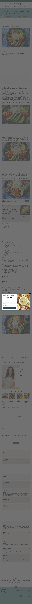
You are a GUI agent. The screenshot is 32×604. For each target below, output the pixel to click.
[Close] (30, 294)
